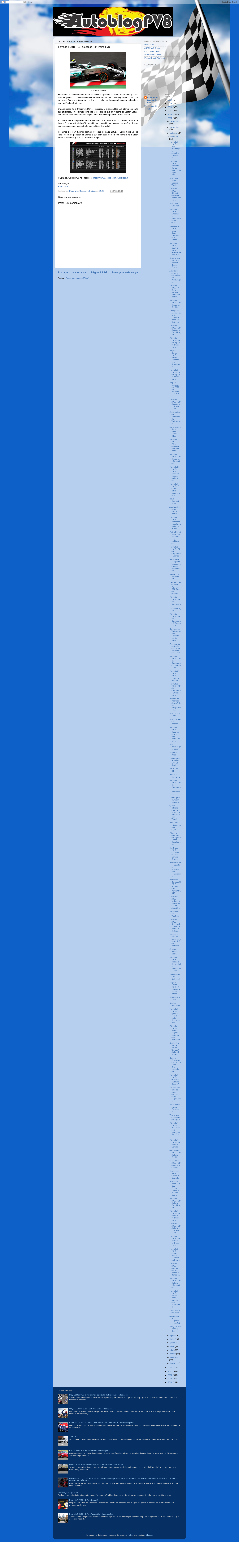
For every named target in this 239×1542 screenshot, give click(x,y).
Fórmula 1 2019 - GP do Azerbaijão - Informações (91, 1514)
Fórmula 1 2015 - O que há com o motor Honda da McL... (174, 1015)
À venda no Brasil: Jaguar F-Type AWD (174, 1319)
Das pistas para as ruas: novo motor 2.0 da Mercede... (175, 940)
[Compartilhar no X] (116, 191)
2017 (170, 111)
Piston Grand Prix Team (154, 58)
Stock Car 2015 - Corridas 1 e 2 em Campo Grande (175, 853)
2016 (170, 114)
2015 (170, 118)
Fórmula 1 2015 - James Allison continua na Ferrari (174, 1254)
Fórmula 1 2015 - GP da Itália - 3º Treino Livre (174, 1215)
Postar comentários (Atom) (77, 278)
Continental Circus (152, 51)
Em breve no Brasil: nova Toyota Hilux (175, 431)
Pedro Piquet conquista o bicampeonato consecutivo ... (175, 869)
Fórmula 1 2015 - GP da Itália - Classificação (175, 1203)
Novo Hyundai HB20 (174, 501)
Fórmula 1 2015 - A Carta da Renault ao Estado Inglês (174, 291)
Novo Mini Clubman (174, 204)
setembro (174, 137)
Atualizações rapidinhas (68, 1492)
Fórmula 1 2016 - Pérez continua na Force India (174, 445)
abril (172, 1350)
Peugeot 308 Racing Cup (175, 1328)
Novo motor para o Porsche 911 (174, 1108)
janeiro (173, 1363)
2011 (170, 1379)
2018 (170, 107)
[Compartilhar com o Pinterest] (122, 191)
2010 (170, 1382)
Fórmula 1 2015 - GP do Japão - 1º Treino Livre (175, 404)
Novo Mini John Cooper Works (173, 181)
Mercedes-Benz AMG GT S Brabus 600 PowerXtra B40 (175, 886)
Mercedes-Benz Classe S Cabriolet (174, 1174)
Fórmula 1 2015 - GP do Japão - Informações (175, 459)
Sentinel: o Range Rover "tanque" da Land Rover (174, 1048)
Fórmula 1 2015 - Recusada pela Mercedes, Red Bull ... (175, 1130)
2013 (170, 1371)
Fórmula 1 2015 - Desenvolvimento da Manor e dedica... (175, 925)
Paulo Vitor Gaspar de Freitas (152, 100)
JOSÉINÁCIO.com (152, 48)
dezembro (174, 121)
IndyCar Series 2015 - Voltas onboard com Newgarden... (174, 358)
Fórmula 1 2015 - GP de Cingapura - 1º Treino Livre (175, 689)
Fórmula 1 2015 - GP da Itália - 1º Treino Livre (174, 1240)
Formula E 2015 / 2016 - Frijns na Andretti (174, 675)
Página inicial (99, 272)
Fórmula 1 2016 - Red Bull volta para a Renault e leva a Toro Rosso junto (101, 1423)
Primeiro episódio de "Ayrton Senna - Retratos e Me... (175, 838)
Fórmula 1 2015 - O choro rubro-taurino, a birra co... (174, 489)
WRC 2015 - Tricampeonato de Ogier (175, 826)
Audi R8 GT (74, 1437)
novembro (174, 127)
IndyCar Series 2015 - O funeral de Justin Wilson (174, 988)
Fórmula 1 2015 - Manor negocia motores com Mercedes (174, 1033)
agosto (173, 1336)
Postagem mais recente (72, 272)
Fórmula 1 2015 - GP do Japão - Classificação (175, 330)
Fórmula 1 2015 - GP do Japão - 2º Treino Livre (175, 374)
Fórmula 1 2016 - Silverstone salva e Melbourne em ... (175, 194)
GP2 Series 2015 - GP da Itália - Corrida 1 (174, 1153)
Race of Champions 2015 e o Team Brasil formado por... (175, 1065)
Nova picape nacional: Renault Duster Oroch (174, 262)
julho (172, 1339)
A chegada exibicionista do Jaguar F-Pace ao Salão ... (174, 316)
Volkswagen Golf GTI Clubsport (174, 976)
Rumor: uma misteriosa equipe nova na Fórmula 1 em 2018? (96, 1465)
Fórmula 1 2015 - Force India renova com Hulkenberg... (174, 1299)
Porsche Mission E (174, 776)
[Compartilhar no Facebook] (119, 191)
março (173, 1354)
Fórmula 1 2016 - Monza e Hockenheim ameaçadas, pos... (175, 964)
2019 (170, 104)
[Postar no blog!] (114, 191)
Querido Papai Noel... (173, 951)
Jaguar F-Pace (173, 754)
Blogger (149, 1535)
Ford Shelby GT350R (174, 1311)
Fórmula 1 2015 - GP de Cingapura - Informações (175, 787)
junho (173, 1343)
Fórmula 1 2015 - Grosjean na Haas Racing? (174, 1079)
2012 (170, 1375)
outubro (173, 133)
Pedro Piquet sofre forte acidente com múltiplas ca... (175, 537)
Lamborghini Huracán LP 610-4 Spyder (174, 761)
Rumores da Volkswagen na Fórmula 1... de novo (175, 634)
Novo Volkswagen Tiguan (175, 746)
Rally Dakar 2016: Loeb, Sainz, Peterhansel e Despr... (174, 233)
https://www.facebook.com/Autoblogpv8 (110, 178)
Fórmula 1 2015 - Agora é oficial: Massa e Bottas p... (174, 1269)
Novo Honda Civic (174, 714)
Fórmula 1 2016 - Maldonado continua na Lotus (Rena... (175, 523)
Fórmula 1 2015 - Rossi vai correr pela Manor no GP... (174, 734)
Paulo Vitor (63, 186)
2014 (170, 1368)
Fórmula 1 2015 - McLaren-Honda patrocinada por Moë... (175, 168)
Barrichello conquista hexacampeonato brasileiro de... (175, 565)
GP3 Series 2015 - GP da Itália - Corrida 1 (174, 1164)
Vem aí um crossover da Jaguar (174, 1117)
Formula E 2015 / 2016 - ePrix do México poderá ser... (174, 474)
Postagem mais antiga (125, 272)
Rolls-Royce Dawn (174, 998)
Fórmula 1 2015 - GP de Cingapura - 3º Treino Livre (175, 619)
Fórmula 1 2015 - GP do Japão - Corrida (175, 304)
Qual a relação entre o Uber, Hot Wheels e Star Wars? (174, 812)
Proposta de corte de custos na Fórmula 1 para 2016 (174, 648)
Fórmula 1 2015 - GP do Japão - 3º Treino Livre (175, 342)
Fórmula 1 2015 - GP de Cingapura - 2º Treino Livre (175, 662)
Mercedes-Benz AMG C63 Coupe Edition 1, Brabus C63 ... (175, 1188)
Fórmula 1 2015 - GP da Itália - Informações (174, 1282)
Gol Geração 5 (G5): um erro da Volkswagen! (89, 1451)
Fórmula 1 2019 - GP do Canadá (83, 1500)
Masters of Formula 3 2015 (174, 576)
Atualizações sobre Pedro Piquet (174, 510)
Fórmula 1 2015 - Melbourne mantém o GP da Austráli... (175, 902)
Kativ (130, 1535)
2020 (170, 100)
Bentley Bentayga (174, 1004)
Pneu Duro (149, 45)
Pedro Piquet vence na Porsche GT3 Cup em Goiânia (175, 588)
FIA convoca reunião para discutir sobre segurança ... (175, 1094)
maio (172, 1347)
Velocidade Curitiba (152, 55)
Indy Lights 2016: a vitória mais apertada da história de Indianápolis (98, 1395)
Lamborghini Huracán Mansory (174, 800)
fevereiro (174, 1357)
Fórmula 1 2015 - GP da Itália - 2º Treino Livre (174, 1228)
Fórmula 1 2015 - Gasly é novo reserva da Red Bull (175, 249)
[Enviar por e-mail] (111, 191)
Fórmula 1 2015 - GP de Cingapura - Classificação (175, 604)
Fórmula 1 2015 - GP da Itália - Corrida (174, 1143)
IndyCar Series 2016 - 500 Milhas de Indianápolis (90, 1409)
